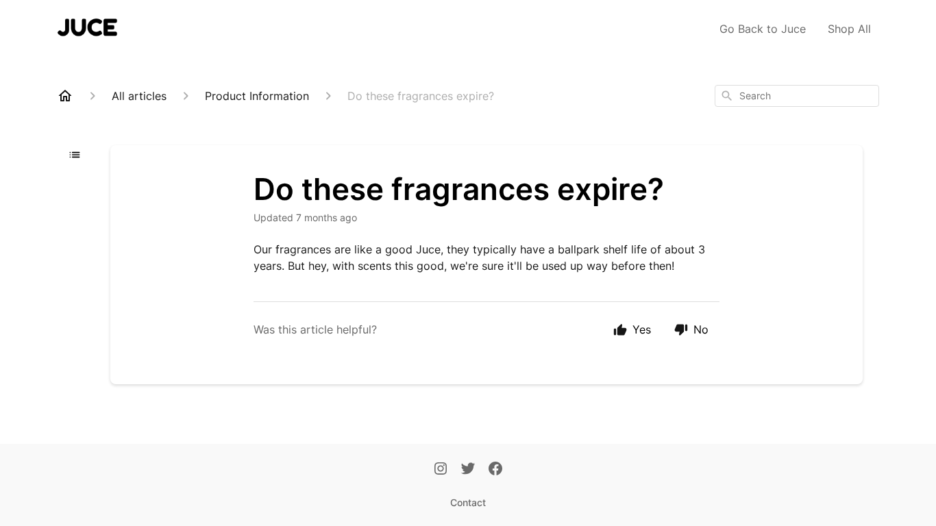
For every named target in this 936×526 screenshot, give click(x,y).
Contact (468, 502)
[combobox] (797, 96)
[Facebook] (495, 469)
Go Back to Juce (762, 29)
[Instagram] (440, 469)
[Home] (65, 96)
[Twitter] (468, 469)
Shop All (849, 29)
